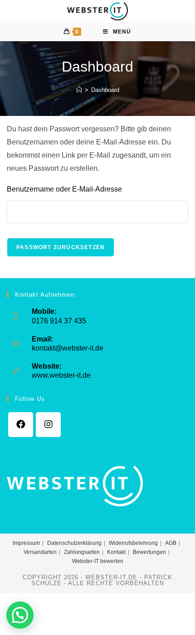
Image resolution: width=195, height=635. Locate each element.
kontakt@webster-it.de (67, 348)
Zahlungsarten (82, 552)
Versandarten (40, 552)
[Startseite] (79, 90)
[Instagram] (48, 424)
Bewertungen (149, 552)
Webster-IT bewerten (97, 561)
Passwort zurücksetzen (60, 247)
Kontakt (116, 552)
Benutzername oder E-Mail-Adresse (64, 189)
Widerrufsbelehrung (133, 543)
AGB (170, 543)
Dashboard (105, 90)
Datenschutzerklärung (74, 543)
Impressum (26, 543)
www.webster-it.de (61, 375)
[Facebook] (20, 424)
